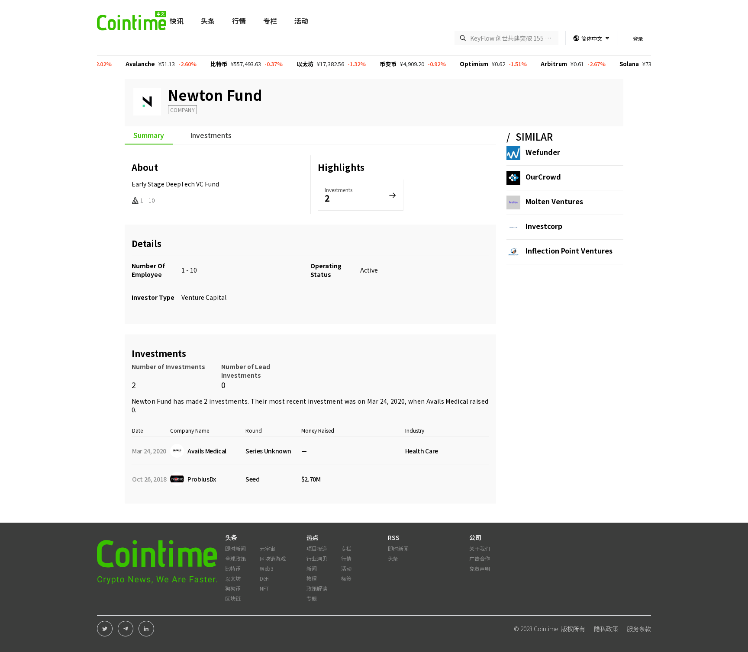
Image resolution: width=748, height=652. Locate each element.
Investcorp (544, 226)
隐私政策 (606, 628)
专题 (311, 598)
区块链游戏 (273, 558)
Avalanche (126, 64)
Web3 (267, 568)
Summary (148, 136)
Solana (615, 64)
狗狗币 (233, 588)
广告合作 (479, 558)
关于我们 (479, 548)
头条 (208, 21)
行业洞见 (316, 558)
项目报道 (316, 548)
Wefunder (543, 152)
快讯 (177, 21)
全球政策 (235, 558)
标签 (346, 578)
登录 (638, 38)
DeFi (265, 578)
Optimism (460, 64)
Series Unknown (268, 450)
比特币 (205, 64)
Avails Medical (447, 401)
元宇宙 (267, 548)
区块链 (233, 598)
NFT (264, 588)
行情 (239, 21)
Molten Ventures (554, 201)
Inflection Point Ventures (569, 250)
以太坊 (291, 64)
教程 (311, 578)
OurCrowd (543, 176)
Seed (252, 479)
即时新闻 (235, 548)
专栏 (270, 21)
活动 (301, 21)
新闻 (311, 568)
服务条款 (639, 628)
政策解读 (316, 588)
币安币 (374, 64)
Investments (211, 136)
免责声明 (479, 568)
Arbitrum (540, 64)
